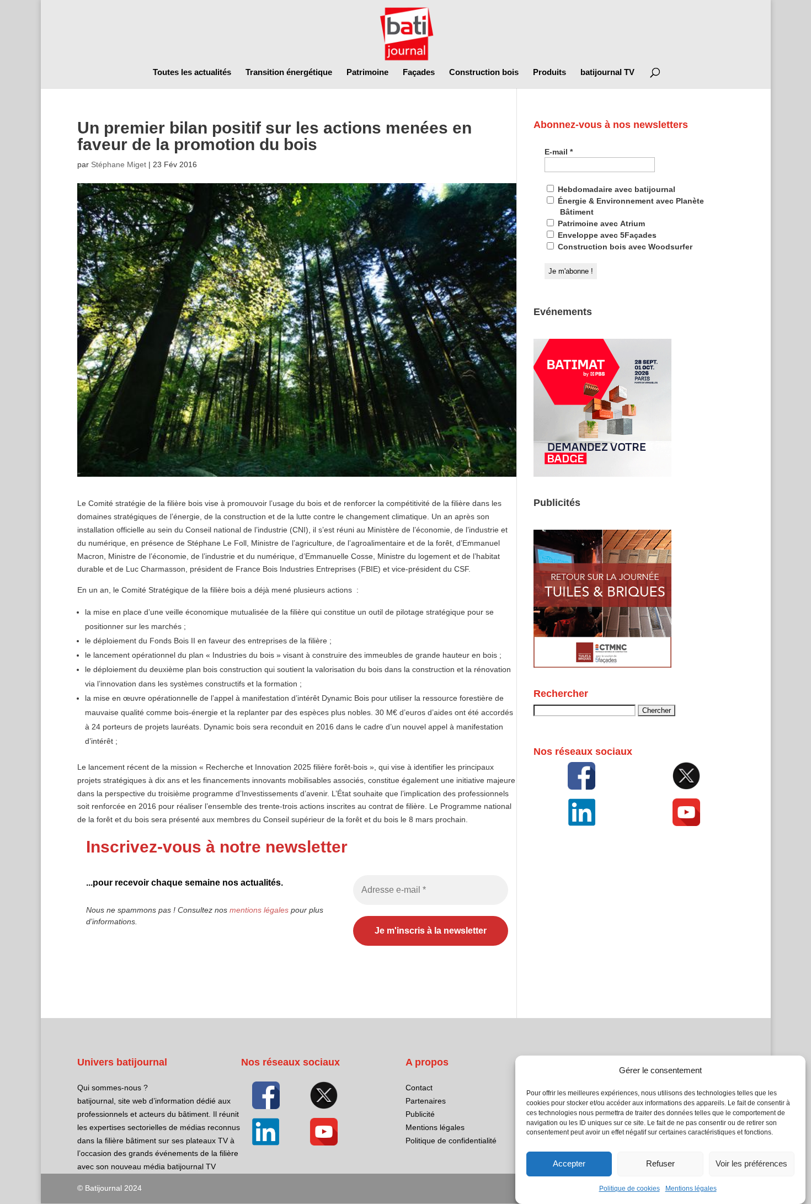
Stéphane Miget (118, 164)
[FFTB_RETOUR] (602, 664)
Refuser (660, 1164)
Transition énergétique (289, 72)
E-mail (559, 151)
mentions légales (259, 909)
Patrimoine (367, 72)
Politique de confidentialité (451, 1140)
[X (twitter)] (686, 776)
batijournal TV (607, 72)
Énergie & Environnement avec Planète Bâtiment (630, 206)
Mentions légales (691, 1188)
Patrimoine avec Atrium (600, 223)
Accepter (569, 1164)
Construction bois (484, 72)
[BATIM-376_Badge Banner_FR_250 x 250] (602, 474)
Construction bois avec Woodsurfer (624, 246)
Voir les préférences (751, 1164)
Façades (419, 72)
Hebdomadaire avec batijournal (615, 189)
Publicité (420, 1114)
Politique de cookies (629, 1188)
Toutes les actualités (192, 72)
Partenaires (426, 1100)
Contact (419, 1087)
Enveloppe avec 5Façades (606, 235)
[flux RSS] (581, 776)
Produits (549, 72)
